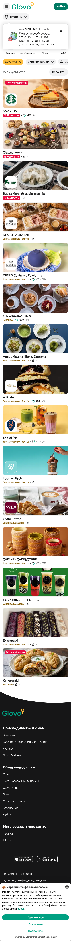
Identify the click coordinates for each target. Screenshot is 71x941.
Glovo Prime (10, 787)
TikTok (7, 840)
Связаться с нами (14, 801)
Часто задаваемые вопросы (21, 781)
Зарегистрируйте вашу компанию (25, 741)
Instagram (9, 833)
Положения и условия (17, 873)
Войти (7, 814)
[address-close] (61, 31)
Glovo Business (12, 755)
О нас (6, 774)
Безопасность (12, 807)
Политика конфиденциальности (24, 880)
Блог (6, 794)
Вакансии (9, 735)
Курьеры (8, 748)
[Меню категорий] (6, 6)
